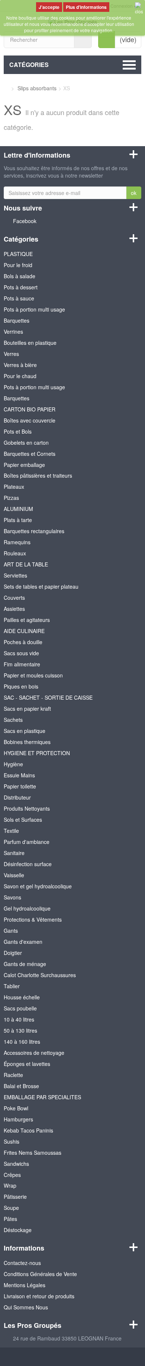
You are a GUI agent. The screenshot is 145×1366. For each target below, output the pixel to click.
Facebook (24, 221)
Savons (12, 897)
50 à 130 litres (20, 1030)
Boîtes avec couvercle (29, 420)
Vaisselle (14, 875)
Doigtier (13, 952)
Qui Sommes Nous (26, 1307)
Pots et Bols (18, 431)
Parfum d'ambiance (26, 841)
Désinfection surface (28, 864)
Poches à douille (23, 642)
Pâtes (10, 1218)
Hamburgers (18, 1119)
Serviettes (15, 575)
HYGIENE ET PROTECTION (37, 753)
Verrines (13, 331)
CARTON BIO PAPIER (29, 409)
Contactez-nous (22, 1262)
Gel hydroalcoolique (27, 908)
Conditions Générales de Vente (40, 1274)
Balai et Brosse (21, 1086)
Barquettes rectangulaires (34, 531)
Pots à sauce (19, 298)
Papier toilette (20, 786)
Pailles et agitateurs (27, 619)
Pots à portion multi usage (34, 309)
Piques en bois (21, 686)
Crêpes (12, 1174)
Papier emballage (24, 464)
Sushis (11, 1141)
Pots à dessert (21, 287)
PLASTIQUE (18, 254)
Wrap (10, 1185)
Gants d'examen (23, 941)
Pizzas (11, 497)
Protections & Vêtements (33, 919)
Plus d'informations (86, 7)
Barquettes (16, 320)
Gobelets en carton (26, 442)
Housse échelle (22, 997)
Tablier (12, 986)
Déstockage (18, 1230)
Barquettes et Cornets (29, 453)
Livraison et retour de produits (39, 1296)
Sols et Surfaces (23, 819)
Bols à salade (19, 276)
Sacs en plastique (24, 730)
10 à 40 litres (19, 1019)
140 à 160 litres (22, 1041)
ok (133, 192)
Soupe (11, 1207)
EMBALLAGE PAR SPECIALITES (42, 1097)
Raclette (13, 1075)
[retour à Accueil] (6, 88)
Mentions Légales (24, 1285)
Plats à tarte (18, 520)
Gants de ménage (25, 964)
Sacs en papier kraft (27, 708)
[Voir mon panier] (106, 39)
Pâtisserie (15, 1196)
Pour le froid (18, 265)
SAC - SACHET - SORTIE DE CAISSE (48, 697)
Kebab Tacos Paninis (28, 1130)
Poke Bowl (16, 1108)
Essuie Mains (19, 775)
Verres (11, 353)
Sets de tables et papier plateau (41, 586)
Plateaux (14, 486)
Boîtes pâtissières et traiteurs (38, 475)
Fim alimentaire (22, 664)
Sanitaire (14, 853)
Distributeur (17, 797)
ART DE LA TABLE (26, 564)
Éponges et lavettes (27, 1063)
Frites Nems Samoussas (32, 1152)
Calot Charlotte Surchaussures (40, 975)
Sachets (13, 719)
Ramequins (17, 542)
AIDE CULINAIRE (24, 631)
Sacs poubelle (20, 1008)
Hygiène (13, 764)
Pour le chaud (20, 376)
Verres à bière (20, 365)
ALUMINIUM (18, 508)
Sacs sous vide (21, 653)
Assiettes (14, 608)
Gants (11, 930)
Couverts (14, 597)
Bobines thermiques (27, 742)
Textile (11, 830)
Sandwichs (16, 1163)
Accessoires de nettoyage (34, 1052)
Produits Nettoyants (27, 808)
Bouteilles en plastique (30, 342)
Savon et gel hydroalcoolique (38, 886)
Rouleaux (15, 553)
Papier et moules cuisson (33, 675)
